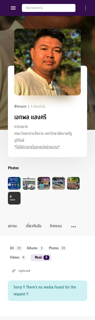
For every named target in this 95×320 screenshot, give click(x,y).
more (12, 198)
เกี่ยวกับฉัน (33, 226)
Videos (17, 257)
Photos (57, 248)
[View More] (73, 227)
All (15, 248)
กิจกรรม (56, 226)
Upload (24, 271)
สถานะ (12, 226)
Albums (34, 248)
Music (41, 257)
